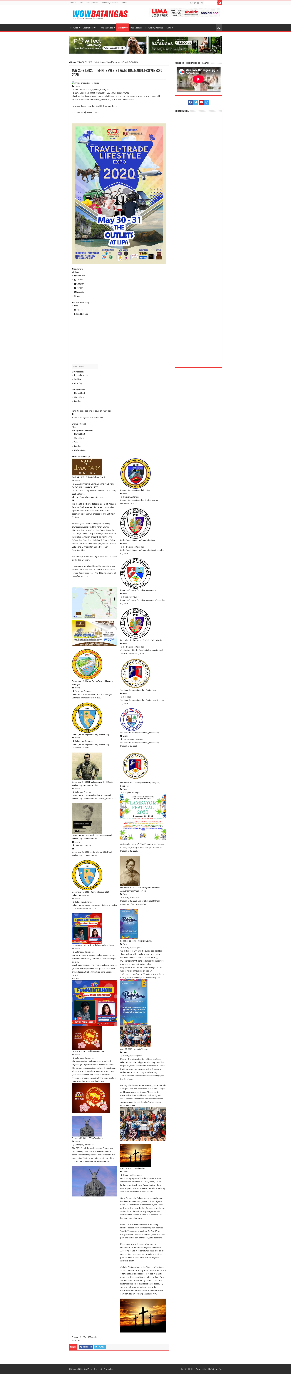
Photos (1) (78, 310)
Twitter (79, 280)
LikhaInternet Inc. (214, 1369)
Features (74, 28)
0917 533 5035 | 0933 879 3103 (115, 93)
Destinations (88, 28)
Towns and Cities (105, 28)
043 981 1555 (92, 487)
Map (76, 306)
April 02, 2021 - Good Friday (132, 1168)
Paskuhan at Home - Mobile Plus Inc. (136, 941)
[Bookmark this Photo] (72, 414)
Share (76, 272)
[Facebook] (191, 3)
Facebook (80, 275)
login (85, 417)
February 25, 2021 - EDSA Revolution (87, 1138)
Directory (122, 28)
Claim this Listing (81, 302)
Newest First (79, 393)
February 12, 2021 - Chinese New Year (88, 1051)
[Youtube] (198, 3)
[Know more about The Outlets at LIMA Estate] (184, 12)
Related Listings (81, 314)
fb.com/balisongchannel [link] (83, 968)
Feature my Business (109, 3)
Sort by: (78, 390)
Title (76, 442)
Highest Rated (80, 450)
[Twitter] (194, 3)
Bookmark (78, 269)
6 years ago (106, 411)
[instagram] (201, 3)
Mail (78, 296)
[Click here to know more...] (145, 45)
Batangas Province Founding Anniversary (138, 590)
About (81, 3)
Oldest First (79, 397)
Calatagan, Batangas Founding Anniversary (90, 734)
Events (77, 86)
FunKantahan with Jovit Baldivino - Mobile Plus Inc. (93, 945)
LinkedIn (80, 292)
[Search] (219, 2)
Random (78, 401)
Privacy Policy (109, 1369)
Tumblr (79, 288)
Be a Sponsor (92, 3)
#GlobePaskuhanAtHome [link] (131, 961)
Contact (124, 3)
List (75, 456)
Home (72, 3)
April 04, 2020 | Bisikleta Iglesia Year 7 (88, 477)
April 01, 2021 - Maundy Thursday (134, 1049)
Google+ (80, 284)
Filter (74, 427)
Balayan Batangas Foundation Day (135, 490)
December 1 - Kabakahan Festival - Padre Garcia (141, 640)
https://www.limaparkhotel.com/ (89, 497)
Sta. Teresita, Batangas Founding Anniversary (139, 732)
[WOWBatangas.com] (100, 14)
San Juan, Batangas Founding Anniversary (138, 690)
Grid (82, 456)
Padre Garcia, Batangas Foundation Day (137, 540)
